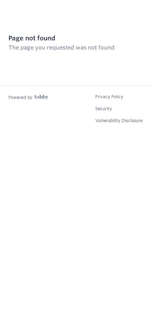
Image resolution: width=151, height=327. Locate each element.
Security (103, 108)
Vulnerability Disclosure (119, 120)
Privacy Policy (109, 96)
